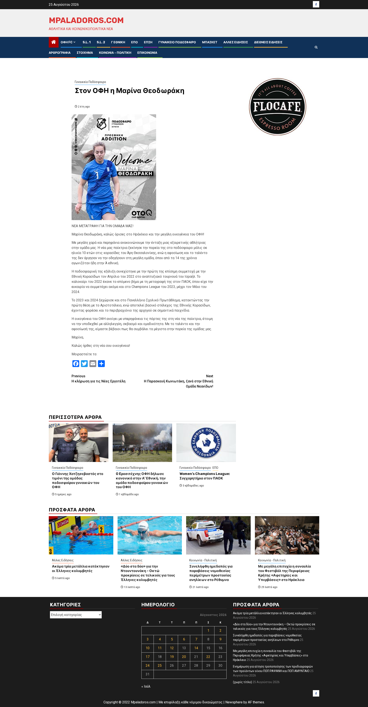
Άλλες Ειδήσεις (235, 42)
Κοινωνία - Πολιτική (203, 560)
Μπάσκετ (209, 42)
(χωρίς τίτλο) (242, 682)
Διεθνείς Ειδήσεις (268, 42)
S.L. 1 (87, 42)
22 (208, 657)
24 (148, 665)
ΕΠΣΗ (148, 42)
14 (196, 648)
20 (184, 657)
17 (148, 657)
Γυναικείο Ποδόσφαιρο (177, 42)
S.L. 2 (101, 42)
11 (160, 648)
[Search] (316, 47)
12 (172, 648)
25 (160, 665)
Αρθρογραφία (59, 53)
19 (172, 657)
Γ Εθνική (118, 42)
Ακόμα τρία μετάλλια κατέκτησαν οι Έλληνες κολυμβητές (80, 568)
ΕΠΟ (134, 42)
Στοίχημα (85, 53)
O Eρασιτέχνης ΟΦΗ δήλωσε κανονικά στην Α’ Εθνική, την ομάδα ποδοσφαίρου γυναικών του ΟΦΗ (142, 480)
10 (148, 648)
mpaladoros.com (86, 20)
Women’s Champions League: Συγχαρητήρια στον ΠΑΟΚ (205, 476)
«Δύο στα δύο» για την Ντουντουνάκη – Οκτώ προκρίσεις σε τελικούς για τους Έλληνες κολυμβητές (148, 573)
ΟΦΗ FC (66, 42)
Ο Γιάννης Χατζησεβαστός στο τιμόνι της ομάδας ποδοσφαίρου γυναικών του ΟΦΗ (77, 480)
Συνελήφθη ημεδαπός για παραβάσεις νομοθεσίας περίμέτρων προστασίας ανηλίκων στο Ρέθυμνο (211, 573)
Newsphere (234, 702)
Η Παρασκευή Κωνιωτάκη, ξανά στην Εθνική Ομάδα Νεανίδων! (178, 381)
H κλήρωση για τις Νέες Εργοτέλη (98, 378)
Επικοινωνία (147, 53)
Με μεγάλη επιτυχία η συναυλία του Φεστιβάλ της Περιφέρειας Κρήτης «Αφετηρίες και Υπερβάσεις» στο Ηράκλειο (284, 573)
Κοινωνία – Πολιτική (115, 53)
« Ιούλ (146, 686)
